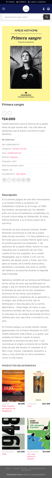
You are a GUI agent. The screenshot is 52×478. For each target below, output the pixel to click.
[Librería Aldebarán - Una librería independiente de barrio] (26, 8)
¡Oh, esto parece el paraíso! (31, 456)
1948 (4, 454)
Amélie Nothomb (14, 153)
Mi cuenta (26, 470)
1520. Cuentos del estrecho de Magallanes (8, 408)
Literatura (16, 149)
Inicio (8, 468)
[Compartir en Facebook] (9, 180)
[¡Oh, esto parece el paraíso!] (38, 434)
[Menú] (3, 8)
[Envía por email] (19, 180)
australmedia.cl (38, 474)
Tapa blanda (20, 174)
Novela (23, 149)
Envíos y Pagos (20, 468)
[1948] (13, 434)
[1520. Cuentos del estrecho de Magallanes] (13, 386)
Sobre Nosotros (37, 468)
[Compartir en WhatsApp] (4, 180)
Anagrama (14, 157)
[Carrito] (48, 9)
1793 (29, 406)
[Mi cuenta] (43, 9)
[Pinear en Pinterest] (23, 180)
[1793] (38, 386)
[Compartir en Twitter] (14, 180)
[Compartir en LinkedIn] (28, 180)
